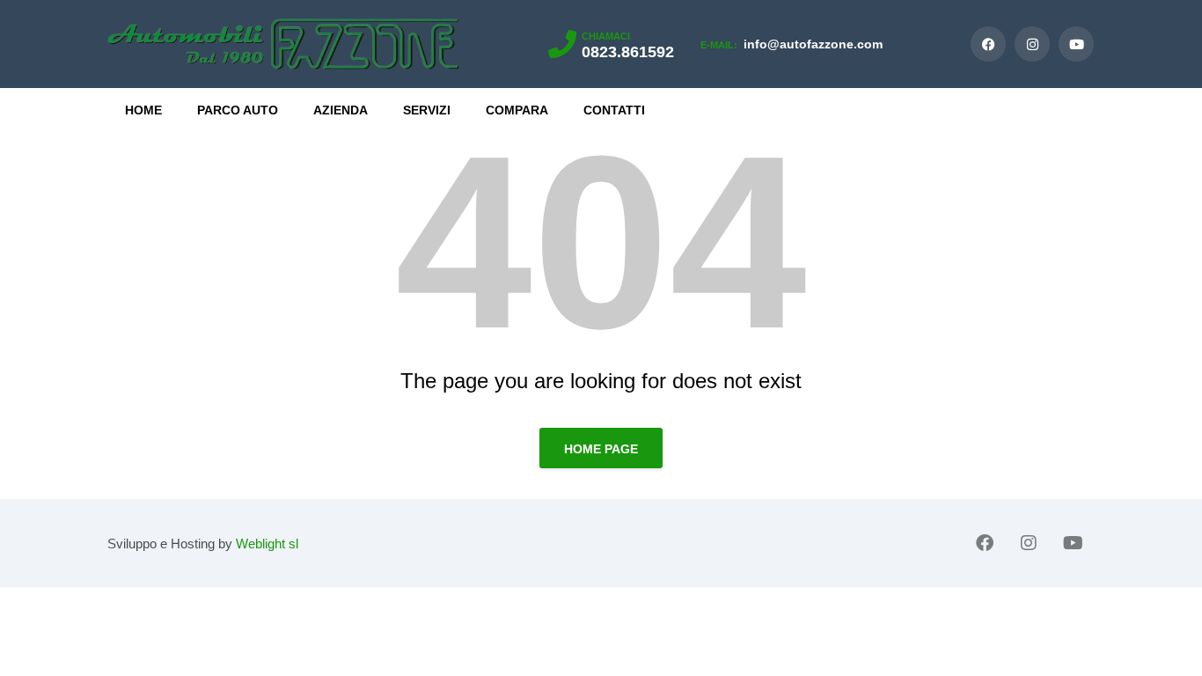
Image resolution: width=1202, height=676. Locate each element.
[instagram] (1032, 44)
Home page (601, 449)
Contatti (614, 110)
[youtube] (1076, 44)
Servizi (427, 110)
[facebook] (988, 44)
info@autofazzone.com (791, 44)
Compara (517, 110)
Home (143, 110)
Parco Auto (237, 110)
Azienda (340, 110)
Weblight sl (267, 543)
